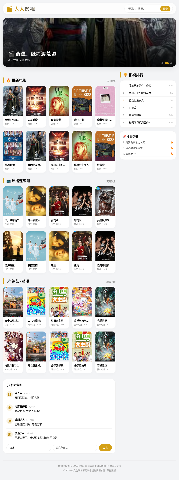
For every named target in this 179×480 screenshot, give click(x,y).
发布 (105, 447)
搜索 (165, 8)
